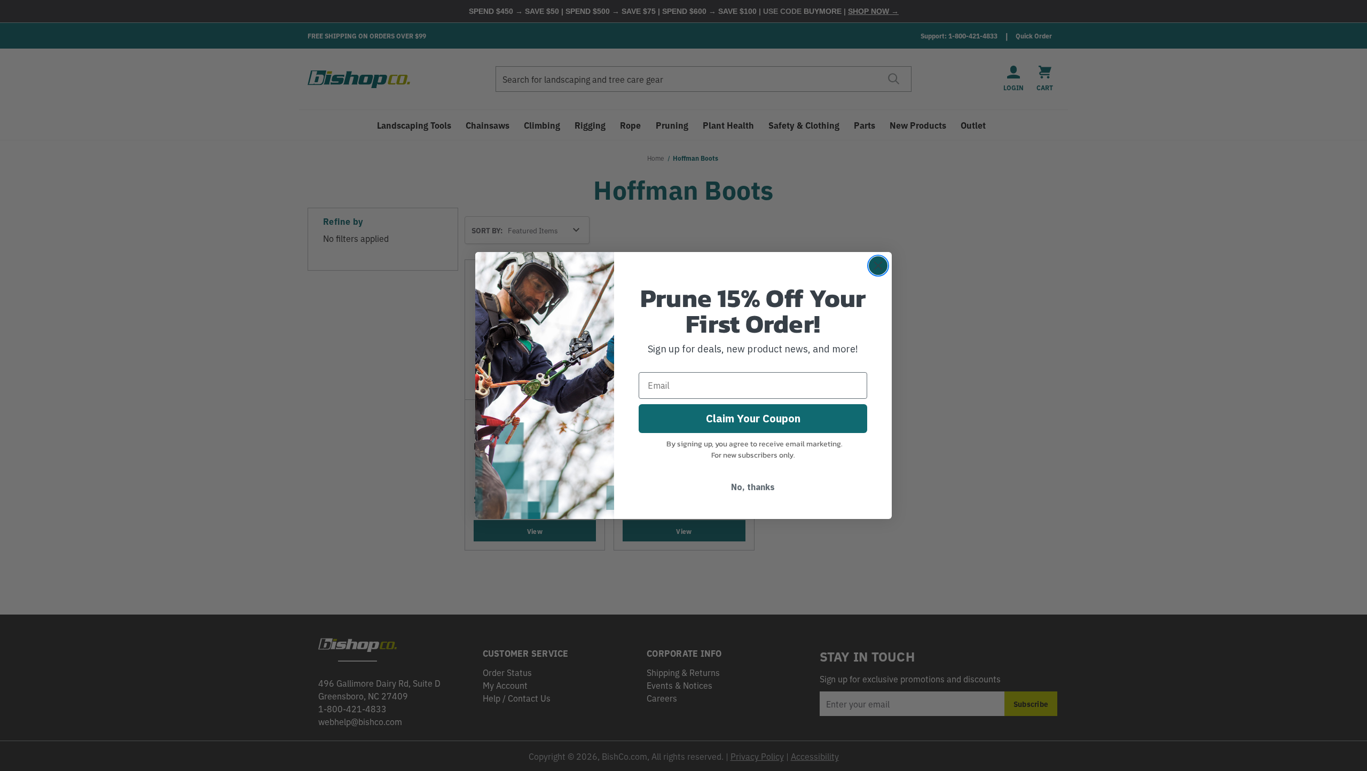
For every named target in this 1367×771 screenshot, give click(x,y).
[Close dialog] (878, 265)
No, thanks (753, 487)
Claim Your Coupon (753, 418)
